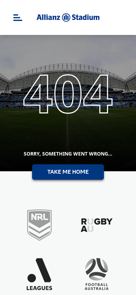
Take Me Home (68, 171)
